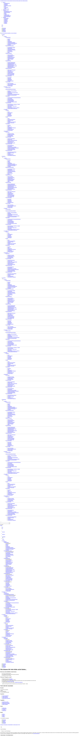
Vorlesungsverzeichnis (11, 55)
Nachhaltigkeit (10, 93)
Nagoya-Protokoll (10, 105)
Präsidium (9, 125)
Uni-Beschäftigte (10, 135)
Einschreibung (10, 50)
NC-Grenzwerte (10, 51)
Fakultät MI (6, 20)
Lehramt (9, 40)
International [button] (6, 131)
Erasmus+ (9, 153)
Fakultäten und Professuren (12, 127)
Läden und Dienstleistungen (12, 84)
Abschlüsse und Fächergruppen (12, 43)
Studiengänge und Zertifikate (12, 273)
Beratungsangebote (10, 80)
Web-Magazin (10, 115)
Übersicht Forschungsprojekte (12, 216)
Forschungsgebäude (11, 222)
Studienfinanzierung (11, 58)
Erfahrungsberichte (10, 71)
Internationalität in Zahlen (11, 149)
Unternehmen (6, 7)
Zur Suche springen (9, 0)
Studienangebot (6, 10)
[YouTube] (4, 664)
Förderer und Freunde (11, 122)
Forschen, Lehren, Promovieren (12, 140)
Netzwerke (9, 78)
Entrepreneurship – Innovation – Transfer (14, 104)
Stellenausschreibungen (7, 15)
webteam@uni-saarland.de (19, 682)
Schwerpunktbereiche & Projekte (11, 89)
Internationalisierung (11, 145)
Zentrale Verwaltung (11, 129)
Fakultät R (5, 23)
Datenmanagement (10, 99)
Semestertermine (10, 56)
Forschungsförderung (11, 100)
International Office (10, 136)
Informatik (9, 91)
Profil (8, 118)
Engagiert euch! (10, 85)
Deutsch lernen (10, 139)
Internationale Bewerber (11, 170)
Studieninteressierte (7, 3)
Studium (3, 34)
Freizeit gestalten (10, 206)
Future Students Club (11, 196)
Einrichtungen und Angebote (12, 268)
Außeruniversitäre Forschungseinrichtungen (14, 97)
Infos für (4, 2)
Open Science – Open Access (12, 227)
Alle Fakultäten (6, 18)
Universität (3, 277)
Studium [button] (5, 36)
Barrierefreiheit (10, 724)
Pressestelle (9, 113)
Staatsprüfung (10, 41)
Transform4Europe (10, 154)
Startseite (10, 678)
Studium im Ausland (11, 133)
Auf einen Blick (8, 87)
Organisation (8, 123)
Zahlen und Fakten (10, 120)
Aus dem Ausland (8, 258)
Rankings (9, 242)
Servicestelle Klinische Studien (12, 101)
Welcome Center (10, 263)
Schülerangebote (10, 72)
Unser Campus (8, 81)
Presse (5, 6)
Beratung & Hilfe (8, 60)
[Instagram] (4, 30)
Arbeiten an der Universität (12, 243)
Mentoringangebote (10, 66)
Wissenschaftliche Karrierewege (12, 108)
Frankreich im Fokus (11, 152)
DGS (19, 724)
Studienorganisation (7, 12)
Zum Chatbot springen (24, 0)
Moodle (5, 13)
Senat (8, 247)
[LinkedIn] (4, 31)
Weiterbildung (10, 79)
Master (9, 39)
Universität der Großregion (12, 155)
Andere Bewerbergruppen (11, 49)
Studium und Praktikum (11, 138)
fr (2, 26)
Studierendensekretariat (11, 63)
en (2, 25)
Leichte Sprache (15, 724)
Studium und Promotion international (13, 147)
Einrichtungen (10, 128)
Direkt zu (4, 9)
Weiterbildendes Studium (11, 42)
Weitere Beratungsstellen (11, 67)
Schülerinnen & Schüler (7, 5)
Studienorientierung (9, 68)
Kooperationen (10, 146)
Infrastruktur (8, 217)
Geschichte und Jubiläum (11, 119)
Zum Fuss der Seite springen (16, 0)
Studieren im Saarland (11, 73)
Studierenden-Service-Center (12, 185)
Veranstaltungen (10, 112)
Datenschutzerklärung (36, 733)
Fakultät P (5, 22)
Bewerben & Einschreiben (8, 11)
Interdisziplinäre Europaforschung (13, 92)
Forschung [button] (5, 86)
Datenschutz (6, 724)
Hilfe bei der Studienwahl (11, 191)
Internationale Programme (11, 165)
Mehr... (9, 52)
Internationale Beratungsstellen (12, 65)
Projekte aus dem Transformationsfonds (13, 94)
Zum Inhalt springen (3, 0)
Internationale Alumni (11, 141)
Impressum (2, 724)
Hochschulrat (10, 248)
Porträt (7, 116)
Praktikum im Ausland (11, 134)
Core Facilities (10, 98)
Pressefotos (9, 114)
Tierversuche (10, 106)
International (4, 399)
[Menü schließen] (2, 35)
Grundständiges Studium (11, 47)
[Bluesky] (3, 29)
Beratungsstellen (10, 130)
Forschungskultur (8, 102)
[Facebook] (4, 28)
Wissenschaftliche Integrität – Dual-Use (13, 107)
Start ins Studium (10, 54)
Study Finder (10, 70)
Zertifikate (9, 44)
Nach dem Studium (9, 75)
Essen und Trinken (10, 83)
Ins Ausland (7, 253)
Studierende (6, 4)
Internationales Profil (9, 143)
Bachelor (9, 160)
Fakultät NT (6, 21)
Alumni (5, 8)
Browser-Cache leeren (10, 681)
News (8, 111)
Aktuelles (7, 110)
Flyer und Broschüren (11, 74)
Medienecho (9, 237)
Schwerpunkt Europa (9, 150)
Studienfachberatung (11, 186)
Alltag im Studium (10, 180)
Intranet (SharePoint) (7, 16)
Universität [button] (5, 109)
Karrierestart (9, 77)
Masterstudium (10, 48)
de (2, 24)
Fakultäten (4, 17)
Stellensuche (9, 201)
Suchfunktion (11, 679)
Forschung (3, 156)
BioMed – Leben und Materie (12, 212)
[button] (1, 524)
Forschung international (11, 148)
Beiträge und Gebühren (11, 57)
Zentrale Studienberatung (11, 62)
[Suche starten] (9, 522)
